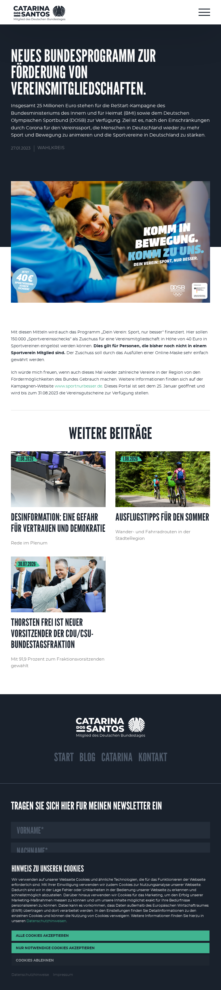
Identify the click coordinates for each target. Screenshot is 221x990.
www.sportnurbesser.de (78, 386)
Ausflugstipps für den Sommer (162, 498)
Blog (87, 757)
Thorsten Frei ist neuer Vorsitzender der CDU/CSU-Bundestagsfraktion (58, 613)
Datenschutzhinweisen (46, 921)
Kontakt (152, 757)
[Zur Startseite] (39, 13)
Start (64, 757)
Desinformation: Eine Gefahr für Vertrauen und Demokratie (58, 498)
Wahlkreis (50, 148)
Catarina (117, 757)
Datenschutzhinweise (30, 974)
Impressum (63, 974)
